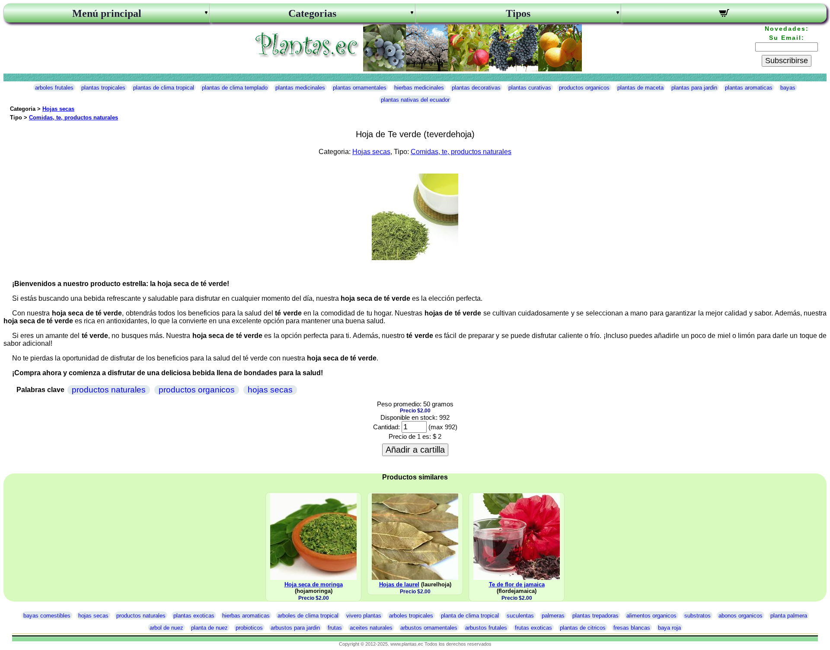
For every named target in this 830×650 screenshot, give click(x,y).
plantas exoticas (193, 615)
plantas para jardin (694, 87)
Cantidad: (386, 427)
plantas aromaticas (749, 87)
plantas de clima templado (235, 87)
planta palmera (788, 615)
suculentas (520, 615)
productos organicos (584, 87)
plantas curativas (529, 87)
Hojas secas (58, 109)
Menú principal (106, 13)
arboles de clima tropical (308, 615)
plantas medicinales (300, 87)
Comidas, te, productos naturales (73, 117)
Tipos (518, 13)
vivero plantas (363, 615)
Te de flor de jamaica (517, 584)
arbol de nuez (166, 627)
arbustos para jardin (295, 627)
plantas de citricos (583, 627)
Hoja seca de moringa (313, 584)
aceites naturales (371, 627)
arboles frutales (54, 87)
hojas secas (270, 389)
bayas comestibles (46, 615)
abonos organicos (740, 615)
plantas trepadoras (595, 615)
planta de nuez (209, 627)
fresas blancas (631, 627)
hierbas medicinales (419, 87)
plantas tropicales (103, 87)
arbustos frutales (486, 627)
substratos (697, 615)
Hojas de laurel (399, 584)
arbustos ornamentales (428, 627)
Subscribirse (786, 60)
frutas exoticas (533, 627)
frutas (335, 627)
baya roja (669, 627)
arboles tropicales (411, 615)
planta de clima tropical (470, 615)
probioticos (249, 627)
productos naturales (109, 389)
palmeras (553, 615)
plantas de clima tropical (163, 87)
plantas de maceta (640, 87)
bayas (787, 87)
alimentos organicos (651, 615)
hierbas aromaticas (246, 615)
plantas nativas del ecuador (415, 100)
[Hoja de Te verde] (415, 257)
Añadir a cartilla (415, 449)
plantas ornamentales (359, 87)
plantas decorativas (476, 87)
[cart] (724, 14)
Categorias (312, 13)
